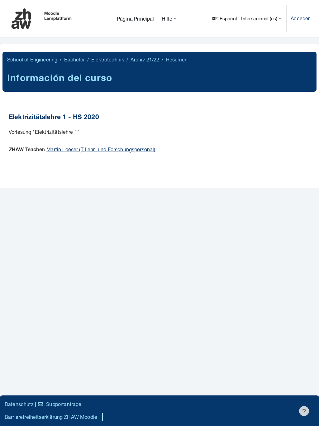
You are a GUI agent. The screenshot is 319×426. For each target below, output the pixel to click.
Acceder (300, 18)
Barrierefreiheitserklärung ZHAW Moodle (51, 417)
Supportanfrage (63, 404)
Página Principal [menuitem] (135, 19)
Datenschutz (19, 404)
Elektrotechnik (107, 59)
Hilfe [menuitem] (167, 19)
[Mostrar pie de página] (304, 411)
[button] (246, 18)
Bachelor (74, 59)
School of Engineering (32, 59)
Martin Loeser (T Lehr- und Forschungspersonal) (100, 149)
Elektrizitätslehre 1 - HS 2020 (54, 117)
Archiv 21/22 (145, 59)
